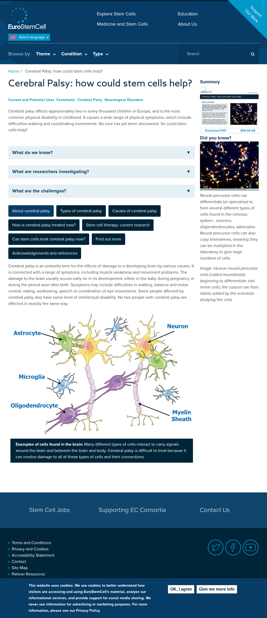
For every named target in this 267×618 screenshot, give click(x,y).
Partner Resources (28, 574)
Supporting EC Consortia (132, 510)
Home (13, 71)
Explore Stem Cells (116, 14)
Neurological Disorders (124, 100)
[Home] (27, 19)
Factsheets (66, 100)
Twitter (216, 548)
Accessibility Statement (33, 555)
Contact (19, 561)
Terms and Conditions (31, 542)
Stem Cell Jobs (49, 510)
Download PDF (215, 130)
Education (188, 14)
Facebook (233, 548)
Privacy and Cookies (30, 549)
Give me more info (217, 589)
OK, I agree (181, 589)
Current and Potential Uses (31, 100)
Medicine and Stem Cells (122, 24)
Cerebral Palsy (89, 100)
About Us (187, 24)
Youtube (251, 548)
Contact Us (215, 510)
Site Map (20, 567)
